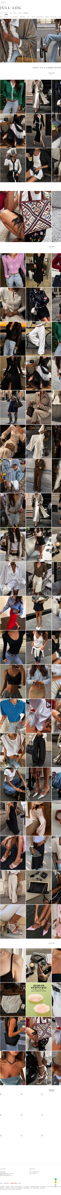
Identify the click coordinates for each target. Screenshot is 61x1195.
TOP (28, 17)
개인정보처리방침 (13, 1183)
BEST (1, 17)
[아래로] (55, 1186)
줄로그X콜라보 (23, 17)
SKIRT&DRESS (40, 17)
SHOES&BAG (54, 17)
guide (19, 1183)
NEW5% (6, 17)
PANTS (47, 17)
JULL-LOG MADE (14, 17)
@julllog (51, 1091)
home (1, 1183)
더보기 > (51, 74)
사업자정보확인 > (42, 1188)
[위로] (55, 1184)
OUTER (33, 17)
